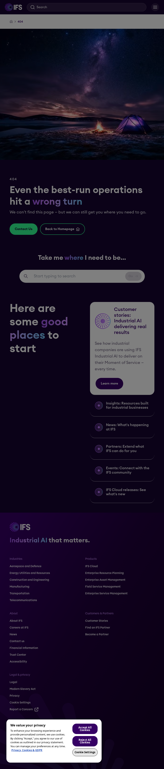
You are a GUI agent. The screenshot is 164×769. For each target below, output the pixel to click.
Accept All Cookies (85, 729)
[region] (54, 741)
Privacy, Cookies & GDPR (26, 750)
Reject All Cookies (85, 741)
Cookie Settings (85, 752)
